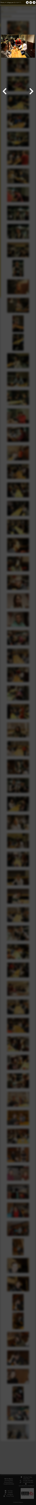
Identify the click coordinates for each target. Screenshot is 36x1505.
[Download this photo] (27, 2)
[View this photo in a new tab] (30, 2)
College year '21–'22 (12, 2)
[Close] (34, 2)
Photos (2, 2)
